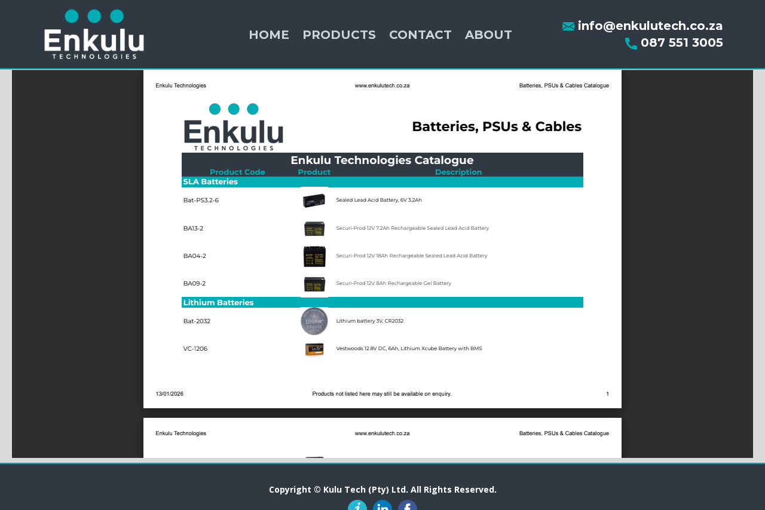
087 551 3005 (680, 42)
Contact (420, 35)
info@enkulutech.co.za (648, 26)
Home (269, 35)
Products (339, 35)
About (488, 35)
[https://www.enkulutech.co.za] (94, 34)
